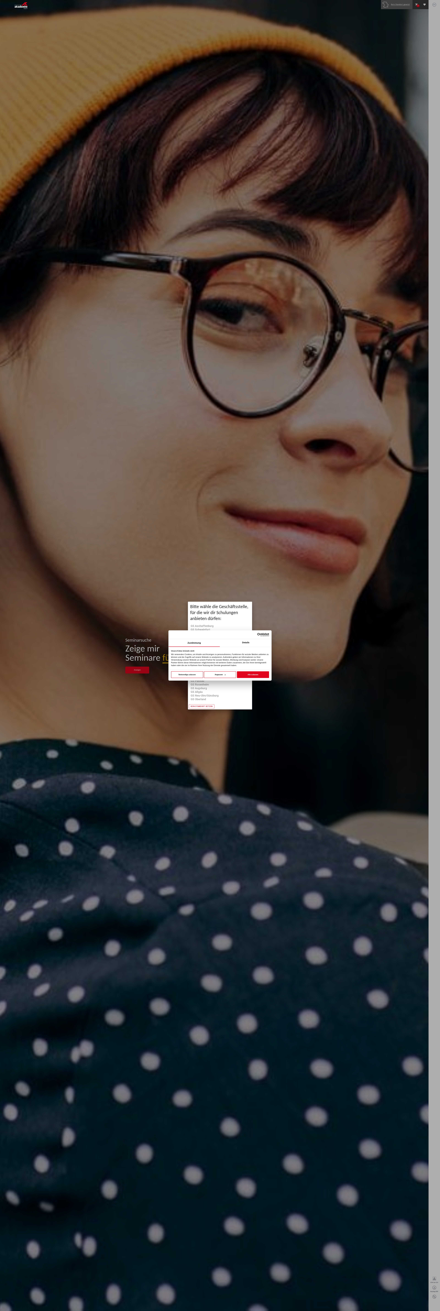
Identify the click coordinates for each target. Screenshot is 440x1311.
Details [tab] (245, 642)
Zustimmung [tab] (194, 643)
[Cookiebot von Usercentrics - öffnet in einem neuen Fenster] (259, 634)
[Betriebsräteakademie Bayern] (21, 5)
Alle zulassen (253, 675)
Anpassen (219, 675)
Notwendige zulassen (187, 675)
